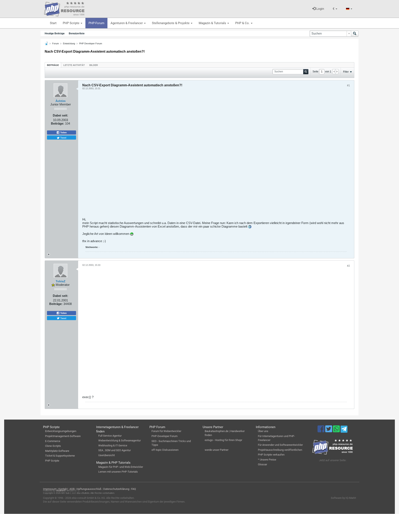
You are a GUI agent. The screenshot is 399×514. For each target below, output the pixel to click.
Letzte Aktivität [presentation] (74, 65)
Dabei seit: (60, 115)
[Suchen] (354, 34)
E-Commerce (52, 441)
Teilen (63, 132)
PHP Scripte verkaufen (271, 454)
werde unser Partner (216, 449)
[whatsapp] (337, 431)
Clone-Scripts (53, 445)
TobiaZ (60, 281)
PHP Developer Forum (90, 43)
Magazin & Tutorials (213, 23)
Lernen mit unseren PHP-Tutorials (118, 471)
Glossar (262, 464)
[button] (335, 9)
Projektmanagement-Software (63, 436)
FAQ (133, 488)
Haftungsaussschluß (88, 488)
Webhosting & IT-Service (112, 445)
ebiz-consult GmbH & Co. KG (88, 497)
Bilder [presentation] (93, 65)
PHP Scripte (71, 23)
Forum (55, 43)
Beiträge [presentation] (53, 65)
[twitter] (329, 431)
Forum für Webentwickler (166, 431)
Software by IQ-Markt (343, 497)
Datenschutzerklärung (116, 488)
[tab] (53, 65)
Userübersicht (106, 455)
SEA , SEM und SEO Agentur (114, 450)
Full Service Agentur (110, 435)
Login (319, 9)
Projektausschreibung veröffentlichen (280, 449)
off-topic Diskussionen (165, 449)
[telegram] (344, 430)
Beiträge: (57, 123)
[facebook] (321, 431)
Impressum (50, 488)
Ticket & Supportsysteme (60, 455)
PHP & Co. (242, 23)
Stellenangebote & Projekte (171, 23)
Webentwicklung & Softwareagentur (119, 440)
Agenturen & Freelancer (127, 23)
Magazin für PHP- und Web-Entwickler (120, 466)
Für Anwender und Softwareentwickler (280, 444)
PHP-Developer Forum (164, 436)
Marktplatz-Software (57, 450)
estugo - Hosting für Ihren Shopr (223, 440)
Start (53, 23)
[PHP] (64, 8)
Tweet (63, 137)
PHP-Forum (96, 23)
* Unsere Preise (267, 459)
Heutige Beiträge (55, 33)
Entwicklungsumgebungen (60, 431)
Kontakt (63, 488)
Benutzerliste (77, 33)
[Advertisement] (207, 155)
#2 (348, 265)
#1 (348, 85)
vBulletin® (61, 490)
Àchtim (60, 101)
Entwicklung (69, 43)
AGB (72, 488)
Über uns (263, 431)
